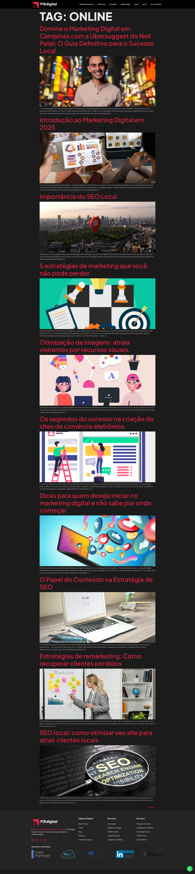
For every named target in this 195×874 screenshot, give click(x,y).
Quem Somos (125, 4)
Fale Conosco (156, 4)
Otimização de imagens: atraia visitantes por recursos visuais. (85, 345)
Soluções (113, 4)
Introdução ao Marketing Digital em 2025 (92, 123)
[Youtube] (45, 840)
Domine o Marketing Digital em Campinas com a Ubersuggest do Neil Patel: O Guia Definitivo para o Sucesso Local (97, 39)
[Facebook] (32, 840)
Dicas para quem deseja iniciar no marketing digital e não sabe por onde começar (95, 503)
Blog (145, 4)
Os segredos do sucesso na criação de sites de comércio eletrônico (97, 422)
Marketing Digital (87, 4)
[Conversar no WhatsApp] (190, 869)
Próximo (151, 807)
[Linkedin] (37, 840)
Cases (136, 4)
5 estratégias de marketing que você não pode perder (93, 269)
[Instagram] (41, 840)
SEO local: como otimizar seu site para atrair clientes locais (96, 736)
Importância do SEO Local (78, 196)
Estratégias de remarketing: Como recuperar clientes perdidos (90, 659)
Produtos (101, 4)
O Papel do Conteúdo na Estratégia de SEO (96, 583)
